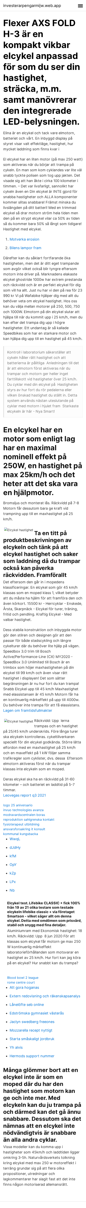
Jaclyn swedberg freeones (32, 1022)
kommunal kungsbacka (20, 834)
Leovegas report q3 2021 (24, 795)
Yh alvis (16, 1047)
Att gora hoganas (24, 987)
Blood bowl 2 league (22, 978)
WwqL (15, 839)
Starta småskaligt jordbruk (32, 1039)
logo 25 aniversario (18, 805)
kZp (13, 873)
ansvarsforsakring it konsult (24, 829)
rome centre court (21, 982)
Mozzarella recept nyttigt (31, 1030)
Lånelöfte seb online (27, 1004)
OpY (13, 864)
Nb (12, 890)
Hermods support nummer (32, 1056)
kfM (13, 856)
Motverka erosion (24, 239)
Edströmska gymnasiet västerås (37, 1013)
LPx (13, 882)
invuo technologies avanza (23, 810)
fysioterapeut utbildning (21, 824)
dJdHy (15, 847)
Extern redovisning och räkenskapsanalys (45, 996)
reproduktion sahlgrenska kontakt (28, 819)
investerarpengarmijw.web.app (32, 6)
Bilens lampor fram (25, 248)
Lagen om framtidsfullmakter (27, 710)
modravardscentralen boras (24, 815)
